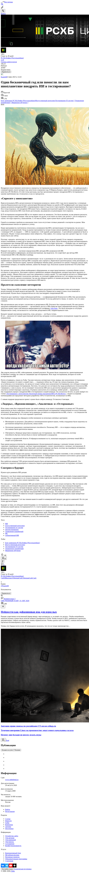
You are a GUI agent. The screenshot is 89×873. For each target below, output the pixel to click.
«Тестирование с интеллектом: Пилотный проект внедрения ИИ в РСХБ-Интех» (36, 394)
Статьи (7, 819)
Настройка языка (7, 869)
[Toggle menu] (2, 2)
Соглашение (9, 844)
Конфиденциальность (13, 846)
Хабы (7, 823)
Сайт (3, 578)
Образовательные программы (16, 859)
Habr (13, 871)
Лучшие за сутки (7, 750)
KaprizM (4, 77)
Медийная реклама (12, 855)
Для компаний (10, 840)
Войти (7, 809)
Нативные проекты (12, 857)
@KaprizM (5, 586)
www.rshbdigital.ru (11, 780)
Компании (9, 825)
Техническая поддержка (22, 869)
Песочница (9, 828)
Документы (9, 842)
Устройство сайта (11, 836)
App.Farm (53, 308)
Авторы (8, 827)
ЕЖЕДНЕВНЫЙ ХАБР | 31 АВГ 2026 (15, 601)
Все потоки (8, 2)
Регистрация (10, 811)
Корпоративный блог (13, 853)
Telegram (16, 578)
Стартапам (9, 861)
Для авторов (9, 838)
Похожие (17, 750)
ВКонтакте (9, 578)
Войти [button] (3, 14)
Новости (8, 821)
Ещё (7, 740)
